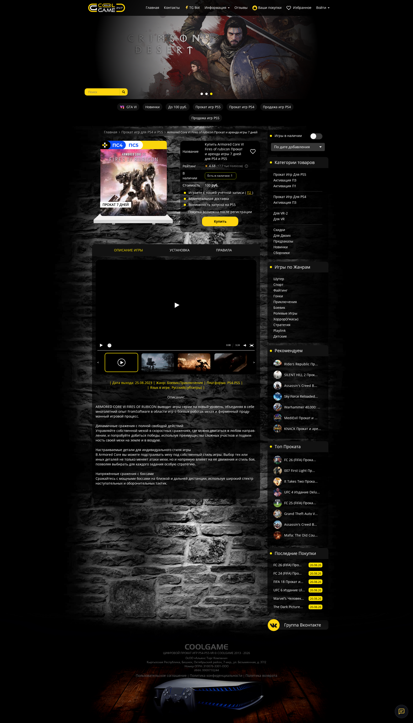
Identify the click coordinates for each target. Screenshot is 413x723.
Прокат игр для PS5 (289, 174)
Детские (280, 336)
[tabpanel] (206, 49)
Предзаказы (283, 241)
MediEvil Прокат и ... (300, 418)
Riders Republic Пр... (301, 364)
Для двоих (282, 235)
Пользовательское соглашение (161, 675)
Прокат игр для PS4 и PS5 (142, 132)
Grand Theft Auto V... (301, 513)
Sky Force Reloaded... (301, 396)
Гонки (278, 296)
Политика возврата (261, 675)
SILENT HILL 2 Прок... (301, 375)
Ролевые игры (285, 313)
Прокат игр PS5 (208, 107)
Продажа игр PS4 (277, 107)
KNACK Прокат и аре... (302, 428)
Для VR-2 (280, 213)
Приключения (285, 301)
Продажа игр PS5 (205, 118)
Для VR (279, 219)
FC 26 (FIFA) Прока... (300, 460)
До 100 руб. (177, 107)
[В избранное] (253, 151)
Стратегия (281, 324)
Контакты (172, 7)
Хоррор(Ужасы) (285, 319)
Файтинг (280, 290)
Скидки (279, 229)
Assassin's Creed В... (300, 385)
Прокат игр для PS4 (289, 196)
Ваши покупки (269, 7)
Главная (152, 7)
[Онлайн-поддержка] (401, 711)
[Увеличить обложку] (133, 182)
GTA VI (131, 107)
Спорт (278, 284)
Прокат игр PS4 (241, 107)
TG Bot (194, 7)
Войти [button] (321, 7)
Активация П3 (284, 180)
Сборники (281, 252)
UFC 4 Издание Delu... (302, 492)
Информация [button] (216, 7)
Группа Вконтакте (302, 625)
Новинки (152, 107)
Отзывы (241, 7)
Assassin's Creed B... (300, 524)
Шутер (278, 279)
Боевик (279, 307)
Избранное (301, 7)
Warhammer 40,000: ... (302, 407)
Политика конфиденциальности (216, 675)
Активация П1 (284, 186)
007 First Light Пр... (299, 470)
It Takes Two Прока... (301, 481)
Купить (220, 221)
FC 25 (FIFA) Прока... (300, 503)
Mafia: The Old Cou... (301, 535)
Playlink (279, 330)
